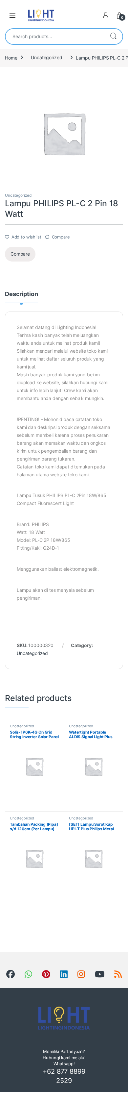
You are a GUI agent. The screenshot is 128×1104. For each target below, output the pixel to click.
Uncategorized (46, 57)
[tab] (21, 297)
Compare (61, 236)
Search (113, 36)
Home (11, 57)
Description (21, 294)
